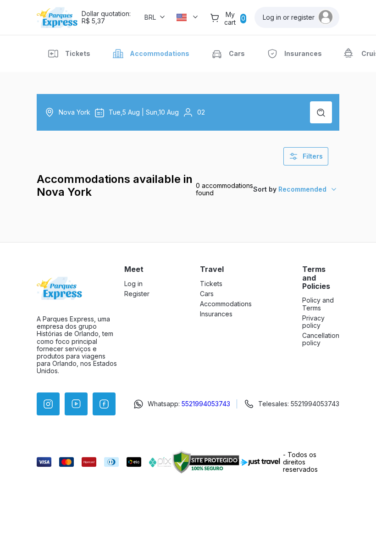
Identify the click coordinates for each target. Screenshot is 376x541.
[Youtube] (76, 403)
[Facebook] (104, 403)
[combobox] (296, 189)
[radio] (69, 53)
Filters (313, 156)
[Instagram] (48, 403)
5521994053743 (206, 404)
